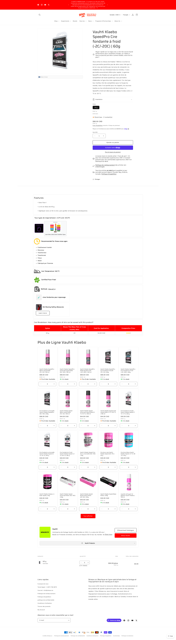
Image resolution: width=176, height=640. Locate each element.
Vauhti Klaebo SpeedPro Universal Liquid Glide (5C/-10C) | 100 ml (67, 370)
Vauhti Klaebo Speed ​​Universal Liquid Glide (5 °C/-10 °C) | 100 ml (87, 412)
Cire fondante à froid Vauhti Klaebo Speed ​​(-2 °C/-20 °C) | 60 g (67, 454)
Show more (108, 534)
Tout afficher (88, 516)
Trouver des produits (44, 606)
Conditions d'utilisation (45, 603)
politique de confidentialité (46, 600)
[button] (40, 15)
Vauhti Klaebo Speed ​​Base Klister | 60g (108, 494)
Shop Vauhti (125, 535)
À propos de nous (43, 584)
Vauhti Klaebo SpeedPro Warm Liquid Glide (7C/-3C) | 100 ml (47, 370)
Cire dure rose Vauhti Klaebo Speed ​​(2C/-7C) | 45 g (107, 454)
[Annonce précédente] (68, 5)
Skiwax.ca (49, 635)
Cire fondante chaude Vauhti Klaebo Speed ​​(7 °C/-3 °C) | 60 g (128, 412)
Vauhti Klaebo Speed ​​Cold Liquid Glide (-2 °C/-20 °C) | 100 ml (108, 412)
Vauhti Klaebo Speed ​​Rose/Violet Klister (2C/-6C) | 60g (86, 495)
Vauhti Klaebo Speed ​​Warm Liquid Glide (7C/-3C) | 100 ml (66, 412)
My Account (41, 610)
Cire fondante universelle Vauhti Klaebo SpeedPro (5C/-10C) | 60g (47, 412)
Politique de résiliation (127, 635)
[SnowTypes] (39, 228)
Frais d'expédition (98, 125)
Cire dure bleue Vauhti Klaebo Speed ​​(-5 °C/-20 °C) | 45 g (128, 454)
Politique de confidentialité (78, 635)
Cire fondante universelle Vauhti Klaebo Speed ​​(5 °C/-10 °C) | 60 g (47, 454)
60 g (96, 107)
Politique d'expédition (108, 174)
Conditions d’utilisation (92, 635)
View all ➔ (51, 289)
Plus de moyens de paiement (113, 152)
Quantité (95, 132)
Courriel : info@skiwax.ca (45, 590)
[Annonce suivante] (108, 5)
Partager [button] (97, 179)
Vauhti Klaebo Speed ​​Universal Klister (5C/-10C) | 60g (67, 495)
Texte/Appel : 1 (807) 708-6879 (47, 587)
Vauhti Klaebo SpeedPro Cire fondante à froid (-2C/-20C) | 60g (128, 370)
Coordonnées (116, 635)
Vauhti (55, 529)
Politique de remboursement (105, 165)
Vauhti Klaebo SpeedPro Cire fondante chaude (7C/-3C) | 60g (107, 370)
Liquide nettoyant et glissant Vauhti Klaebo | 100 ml (128, 495)
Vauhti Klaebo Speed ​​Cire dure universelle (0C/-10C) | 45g (88, 454)
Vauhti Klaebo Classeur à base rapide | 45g (47, 494)
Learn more (43, 313)
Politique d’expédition (105, 635)
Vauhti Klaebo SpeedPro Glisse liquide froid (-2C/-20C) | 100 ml (87, 370)
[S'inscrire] (68, 620)
